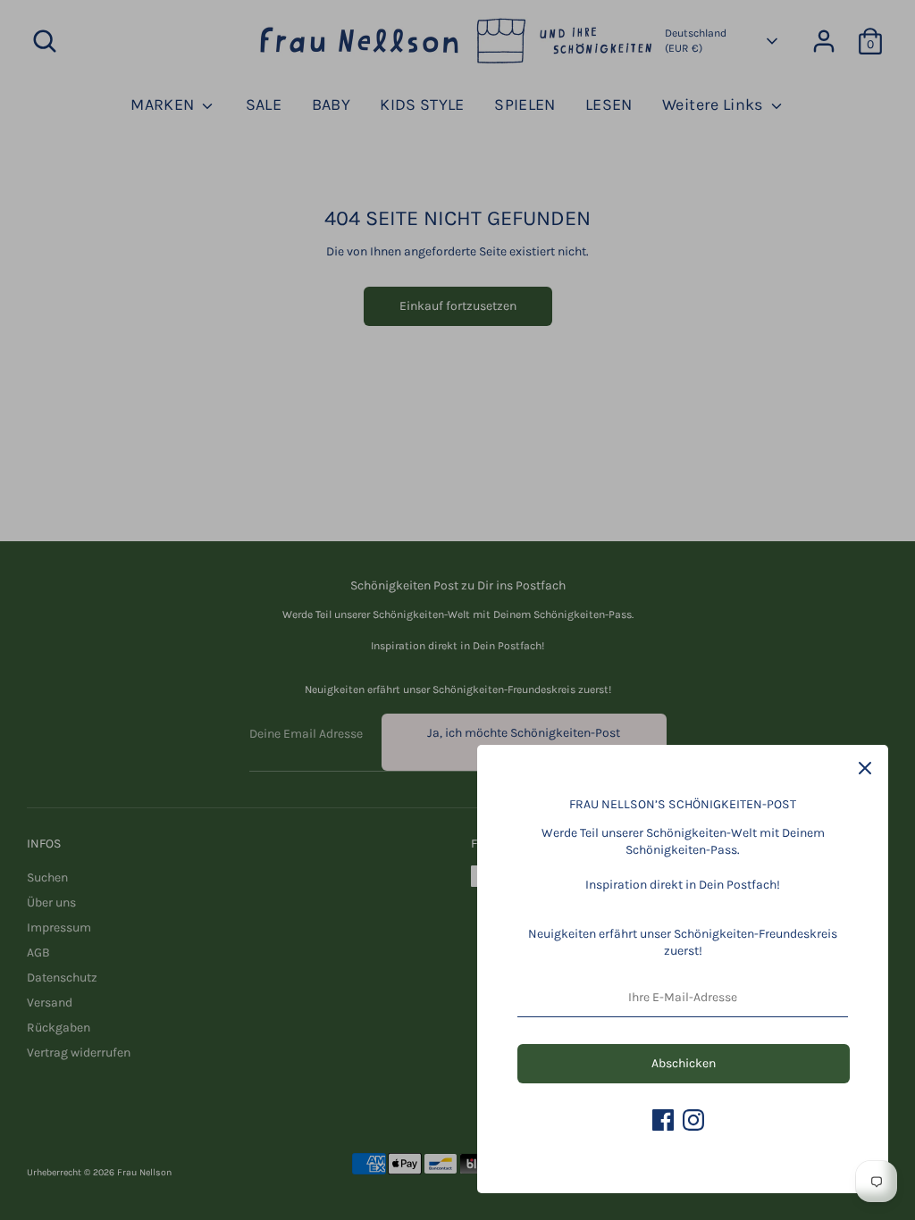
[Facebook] (663, 1120)
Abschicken (683, 1063)
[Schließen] (865, 768)
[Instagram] (693, 1120)
